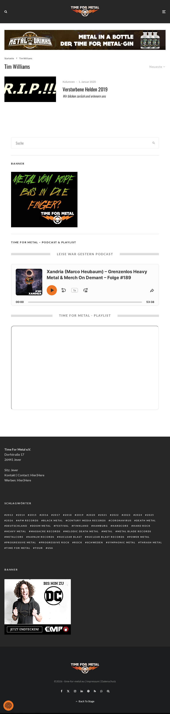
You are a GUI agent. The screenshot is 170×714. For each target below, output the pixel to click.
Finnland (81, 525)
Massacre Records (45, 531)
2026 (9, 520)
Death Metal (146, 520)
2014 (21, 515)
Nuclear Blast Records (105, 537)
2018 (68, 515)
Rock (78, 542)
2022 (115, 515)
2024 (138, 515)
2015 (33, 515)
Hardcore (120, 525)
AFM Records (28, 520)
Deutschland (16, 525)
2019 (80, 515)
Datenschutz (108, 681)
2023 (127, 515)
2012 (9, 515)
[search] (154, 143)
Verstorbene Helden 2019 (85, 89)
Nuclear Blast (70, 537)
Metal (108, 531)
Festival (62, 525)
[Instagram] (75, 691)
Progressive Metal (21, 542)
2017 (56, 515)
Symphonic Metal (121, 542)
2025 (150, 515)
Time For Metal (18, 548)
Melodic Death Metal (82, 531)
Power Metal (139, 537)
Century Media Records (87, 520)
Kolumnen (69, 81)
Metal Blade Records (134, 531)
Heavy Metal (16, 531)
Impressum (92, 681)
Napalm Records (41, 537)
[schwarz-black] (30, 89)
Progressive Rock (55, 542)
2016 (44, 515)
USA (50, 548)
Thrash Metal (151, 542)
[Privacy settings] (8, 705)
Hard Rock (142, 525)
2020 (91, 515)
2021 (103, 515)
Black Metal (53, 520)
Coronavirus (120, 520)
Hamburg (100, 525)
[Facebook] (62, 691)
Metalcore (14, 537)
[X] (68, 691)
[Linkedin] (81, 691)
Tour (39, 548)
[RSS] (95, 691)
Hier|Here (37, 475)
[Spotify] (88, 691)
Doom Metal (41, 525)
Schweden (95, 542)
